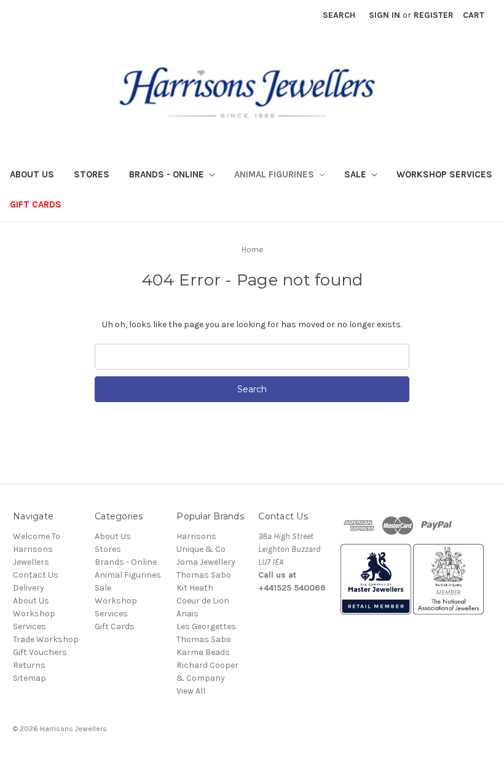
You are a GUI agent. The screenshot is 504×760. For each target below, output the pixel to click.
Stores (91, 174)
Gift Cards (35, 204)
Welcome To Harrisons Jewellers (36, 549)
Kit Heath (194, 588)
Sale (356, 174)
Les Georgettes (206, 626)
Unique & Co (201, 549)
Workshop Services (444, 174)
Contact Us (35, 575)
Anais (187, 613)
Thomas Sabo (203, 575)
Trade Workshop (46, 639)
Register (434, 15)
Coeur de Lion (202, 600)
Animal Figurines (275, 174)
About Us (32, 174)
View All (190, 691)
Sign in (384, 15)
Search (339, 15)
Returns (29, 665)
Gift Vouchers (40, 652)
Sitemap (29, 678)
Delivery (28, 588)
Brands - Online (168, 174)
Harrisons (196, 536)
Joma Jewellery (205, 562)
